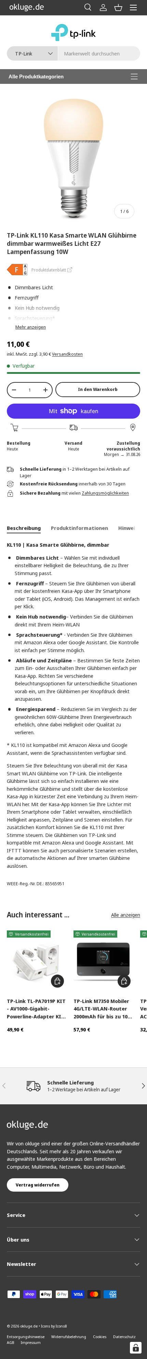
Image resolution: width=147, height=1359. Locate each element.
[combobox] (73, 53)
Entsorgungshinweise (25, 1336)
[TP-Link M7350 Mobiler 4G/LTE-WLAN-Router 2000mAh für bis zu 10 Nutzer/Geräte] (103, 960)
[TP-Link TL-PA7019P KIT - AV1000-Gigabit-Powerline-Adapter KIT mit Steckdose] (37, 960)
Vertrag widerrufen (37, 1185)
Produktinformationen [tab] (79, 527)
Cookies (99, 1336)
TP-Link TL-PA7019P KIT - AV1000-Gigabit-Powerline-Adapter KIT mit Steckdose (36, 1009)
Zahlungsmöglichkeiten (105, 493)
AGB (10, 1342)
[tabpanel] (73, 705)
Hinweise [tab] (129, 527)
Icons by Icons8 (54, 1326)
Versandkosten (67, 354)
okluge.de (29, 1326)
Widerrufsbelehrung (68, 1336)
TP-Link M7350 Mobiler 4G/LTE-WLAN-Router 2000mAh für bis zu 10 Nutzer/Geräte (101, 1009)
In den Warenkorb (98, 389)
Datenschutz (124, 1336)
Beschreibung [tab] (24, 527)
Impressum (31, 1342)
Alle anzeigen (125, 914)
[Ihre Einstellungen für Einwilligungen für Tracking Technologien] (136, 1348)
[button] (118, 7)
